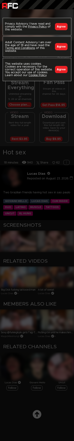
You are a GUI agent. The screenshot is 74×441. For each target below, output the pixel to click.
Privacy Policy (37, 26)
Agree (61, 26)
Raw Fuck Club (10, 5)
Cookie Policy (37, 75)
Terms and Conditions (20, 48)
